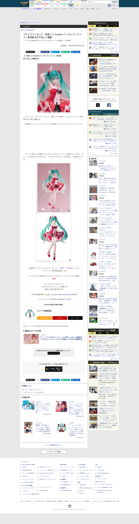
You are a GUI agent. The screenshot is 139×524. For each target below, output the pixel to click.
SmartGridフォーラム (45, 467)
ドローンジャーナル (27, 479)
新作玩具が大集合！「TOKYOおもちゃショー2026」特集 (105, 363)
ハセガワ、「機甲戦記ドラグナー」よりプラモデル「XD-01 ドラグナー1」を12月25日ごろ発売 (105, 48)
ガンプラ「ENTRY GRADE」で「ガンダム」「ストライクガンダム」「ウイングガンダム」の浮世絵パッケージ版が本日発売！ (108, 258)
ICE (96, 464)
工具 (87, 8)
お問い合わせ (40, 501)
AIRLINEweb (83, 467)
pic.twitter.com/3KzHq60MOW (66, 294)
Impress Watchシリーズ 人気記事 (104, 330)
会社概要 (86, 501)
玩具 (82, 8)
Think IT (24, 467)
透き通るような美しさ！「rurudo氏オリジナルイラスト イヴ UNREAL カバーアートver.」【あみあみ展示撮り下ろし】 (108, 170)
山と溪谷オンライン (67, 482)
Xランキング (97, 111)
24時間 (100, 26)
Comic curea (101, 470)
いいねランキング (111, 114)
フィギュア (56, 8)
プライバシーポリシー (76, 501)
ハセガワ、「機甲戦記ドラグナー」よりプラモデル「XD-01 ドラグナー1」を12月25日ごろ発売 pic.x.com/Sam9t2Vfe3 (105, 148)
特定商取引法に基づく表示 (112, 501)
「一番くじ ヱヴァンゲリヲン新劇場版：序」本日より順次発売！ (108, 288)
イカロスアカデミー (85, 479)
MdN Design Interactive (86, 488)
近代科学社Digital (67, 490)
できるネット (26, 491)
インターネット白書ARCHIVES (30, 494)
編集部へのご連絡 (63, 501)
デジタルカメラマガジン (29, 488)
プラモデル (47, 8)
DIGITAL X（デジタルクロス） (47, 479)
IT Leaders (25, 476)
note (67, 52)
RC (70, 8)
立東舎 (64, 476)
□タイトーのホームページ (31, 390)
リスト (37, 52)
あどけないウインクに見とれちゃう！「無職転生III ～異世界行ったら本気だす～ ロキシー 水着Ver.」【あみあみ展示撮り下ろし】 (108, 248)
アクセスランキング (99, 23)
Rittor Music (63, 464)
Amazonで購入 (44, 318)
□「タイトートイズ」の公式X (32, 392)
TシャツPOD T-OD (67, 473)
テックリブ (81, 491)
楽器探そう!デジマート (68, 470)
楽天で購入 (60, 318)
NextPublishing (43, 490)
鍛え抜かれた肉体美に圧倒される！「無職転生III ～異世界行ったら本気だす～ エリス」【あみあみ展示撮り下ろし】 (108, 303)
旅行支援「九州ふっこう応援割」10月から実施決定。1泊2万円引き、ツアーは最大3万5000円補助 (105, 347)
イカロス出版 (81, 464)
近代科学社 (63, 488)
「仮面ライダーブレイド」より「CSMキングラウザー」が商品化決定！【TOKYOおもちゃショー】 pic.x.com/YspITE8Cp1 (105, 119)
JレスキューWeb (84, 476)
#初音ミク (63, 268)
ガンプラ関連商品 (44, 311)
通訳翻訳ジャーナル (85, 473)
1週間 (107, 26)
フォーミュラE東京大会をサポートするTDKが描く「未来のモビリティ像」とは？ (108, 76)
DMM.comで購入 (75, 318)
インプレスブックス (44, 487)
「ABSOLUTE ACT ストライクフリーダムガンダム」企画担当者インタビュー (108, 390)
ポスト (31, 52)
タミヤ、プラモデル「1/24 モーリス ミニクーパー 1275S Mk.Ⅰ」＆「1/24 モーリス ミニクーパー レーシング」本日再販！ (108, 268)
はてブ (56, 52)
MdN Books (83, 485)
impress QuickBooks (103, 473)
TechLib (82, 493)
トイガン (64, 8)
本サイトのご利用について (27, 501)
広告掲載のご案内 (51, 501)
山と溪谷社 (63, 479)
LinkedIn (77, 52)
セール (98, 8)
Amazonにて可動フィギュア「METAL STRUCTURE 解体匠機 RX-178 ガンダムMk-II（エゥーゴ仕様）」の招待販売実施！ (104, 44)
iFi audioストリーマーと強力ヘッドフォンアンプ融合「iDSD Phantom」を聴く (108, 83)
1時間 (92, 26)
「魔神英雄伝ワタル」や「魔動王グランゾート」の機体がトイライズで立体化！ (108, 425)
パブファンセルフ (102, 479)
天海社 (99, 467)
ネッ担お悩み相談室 (27, 482)
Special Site (97, 55)
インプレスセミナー (44, 476)
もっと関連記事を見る (53, 445)
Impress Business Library (46, 473)
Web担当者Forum (27, 470)
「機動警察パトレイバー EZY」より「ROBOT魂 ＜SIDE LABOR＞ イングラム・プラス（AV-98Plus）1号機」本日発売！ (108, 312)
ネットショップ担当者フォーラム (48, 470)
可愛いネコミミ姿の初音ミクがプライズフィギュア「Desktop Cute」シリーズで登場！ (43, 408)
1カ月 (115, 26)
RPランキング (96, 114)
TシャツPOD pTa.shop (104, 484)
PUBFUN (98, 476)
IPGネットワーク (100, 482)
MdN (79, 482)
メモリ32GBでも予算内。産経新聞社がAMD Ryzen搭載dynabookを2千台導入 (108, 69)
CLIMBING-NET (66, 485)
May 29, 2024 (66, 299)
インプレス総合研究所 (28, 473)
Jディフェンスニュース (86, 470)
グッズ (76, 8)
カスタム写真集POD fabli (104, 487)
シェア (46, 52)
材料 (92, 8)
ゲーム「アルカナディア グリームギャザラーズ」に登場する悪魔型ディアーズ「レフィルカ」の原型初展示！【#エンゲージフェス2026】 (108, 224)
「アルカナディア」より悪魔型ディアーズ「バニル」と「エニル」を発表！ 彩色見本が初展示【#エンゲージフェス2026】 (108, 214)
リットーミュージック (68, 467)
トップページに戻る (53, 452)
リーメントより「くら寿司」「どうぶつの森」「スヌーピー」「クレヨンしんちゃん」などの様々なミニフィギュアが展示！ (108, 420)
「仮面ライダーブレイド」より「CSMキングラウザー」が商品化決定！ (108, 411)
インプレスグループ (96, 501)
